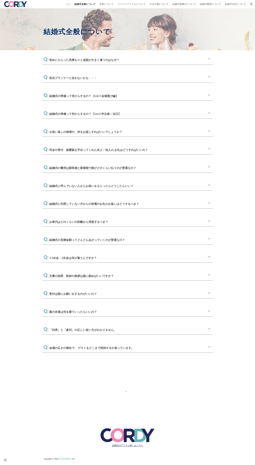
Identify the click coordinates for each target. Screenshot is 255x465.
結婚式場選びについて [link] (184, 4)
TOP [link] (68, 4)
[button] (251, 4)
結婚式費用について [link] (210, 4)
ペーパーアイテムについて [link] (131, 4)
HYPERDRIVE (65, 459)
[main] (113, 29)
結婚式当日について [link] (235, 4)
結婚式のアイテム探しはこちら (127, 445)
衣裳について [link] (106, 4)
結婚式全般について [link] (85, 4)
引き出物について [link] (159, 4)
